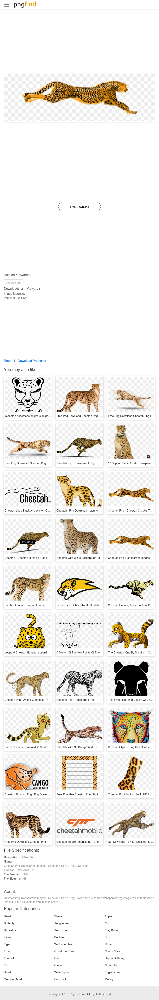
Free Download (79, 207)
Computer (111, 965)
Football (9, 958)
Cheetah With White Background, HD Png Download (88, 558)
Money (109, 979)
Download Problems (32, 360)
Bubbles (59, 937)
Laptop (8, 937)
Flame (58, 916)
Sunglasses (61, 923)
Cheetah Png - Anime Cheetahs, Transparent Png (35, 700)
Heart (7, 916)
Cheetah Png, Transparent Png (75, 463)
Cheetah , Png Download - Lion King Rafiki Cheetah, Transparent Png (99, 510)
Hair (57, 958)
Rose (108, 944)
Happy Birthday (114, 958)
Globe (58, 965)
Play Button (112, 930)
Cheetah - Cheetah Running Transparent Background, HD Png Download (49, 558)
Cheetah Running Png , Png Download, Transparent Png (39, 794)
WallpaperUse (63, 944)
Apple (108, 916)
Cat (107, 923)
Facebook (60, 979)
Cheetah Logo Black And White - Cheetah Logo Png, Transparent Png (48, 510)
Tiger (7, 944)
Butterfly (9, 923)
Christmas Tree (64, 951)
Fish (6, 965)
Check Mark (112, 951)
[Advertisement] (79, 46)
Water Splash (62, 972)
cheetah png (13, 282)
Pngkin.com (112, 972)
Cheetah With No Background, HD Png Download (86, 747)
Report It (10, 360)
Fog (107, 937)
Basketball (10, 930)
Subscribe (60, 930)
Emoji (7, 951)
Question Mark (13, 979)
